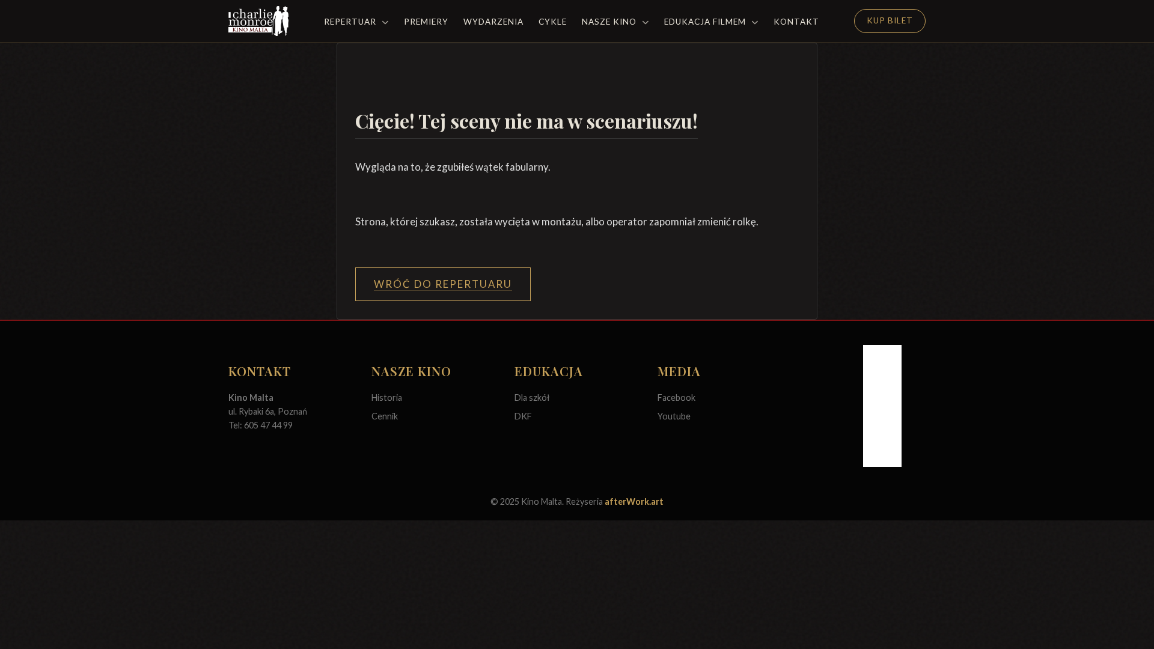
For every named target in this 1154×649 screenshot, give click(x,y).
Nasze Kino (610, 21)
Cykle (553, 21)
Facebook (676, 397)
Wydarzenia (493, 21)
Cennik (384, 416)
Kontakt (796, 21)
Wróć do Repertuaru (443, 284)
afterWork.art (634, 501)
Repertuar (351, 21)
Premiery (426, 21)
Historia (386, 397)
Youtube (674, 416)
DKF (523, 416)
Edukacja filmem (706, 21)
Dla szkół (532, 397)
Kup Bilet (890, 20)
